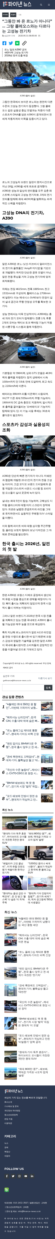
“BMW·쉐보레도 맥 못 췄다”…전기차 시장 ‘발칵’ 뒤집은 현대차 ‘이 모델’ (21, 786)
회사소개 (8, 1102)
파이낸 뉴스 (12, 1218)
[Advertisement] (27, 152)
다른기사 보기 (45, 678)
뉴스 (6, 1143)
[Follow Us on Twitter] (13, 1176)
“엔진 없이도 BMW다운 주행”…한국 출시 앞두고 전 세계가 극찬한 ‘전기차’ (23, 747)
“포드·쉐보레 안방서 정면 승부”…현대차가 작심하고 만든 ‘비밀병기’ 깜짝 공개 (22, 799)
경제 (6, 1147)
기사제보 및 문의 (11, 1106)
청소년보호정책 (11, 1115)
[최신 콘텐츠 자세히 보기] (14, 831)
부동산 (7, 1151)
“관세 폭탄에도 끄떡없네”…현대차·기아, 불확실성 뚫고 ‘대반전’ (22, 760)
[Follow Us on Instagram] (19, 1176)
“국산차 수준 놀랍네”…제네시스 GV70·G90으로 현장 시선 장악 (22, 773)
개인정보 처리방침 (12, 1110)
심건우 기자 (10, 35)
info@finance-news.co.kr (29, 1211)
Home (5, 15)
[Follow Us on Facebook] (6, 1176)
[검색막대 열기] (41, 5)
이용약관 (8, 1123)
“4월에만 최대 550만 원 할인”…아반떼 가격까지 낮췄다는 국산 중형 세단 (22, 708)
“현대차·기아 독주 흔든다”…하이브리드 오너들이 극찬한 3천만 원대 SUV (34, 1055)
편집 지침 (8, 1119)
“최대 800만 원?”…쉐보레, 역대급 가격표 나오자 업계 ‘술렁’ (33, 1072)
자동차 (13, 15)
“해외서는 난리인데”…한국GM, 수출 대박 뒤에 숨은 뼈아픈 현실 (21, 721)
